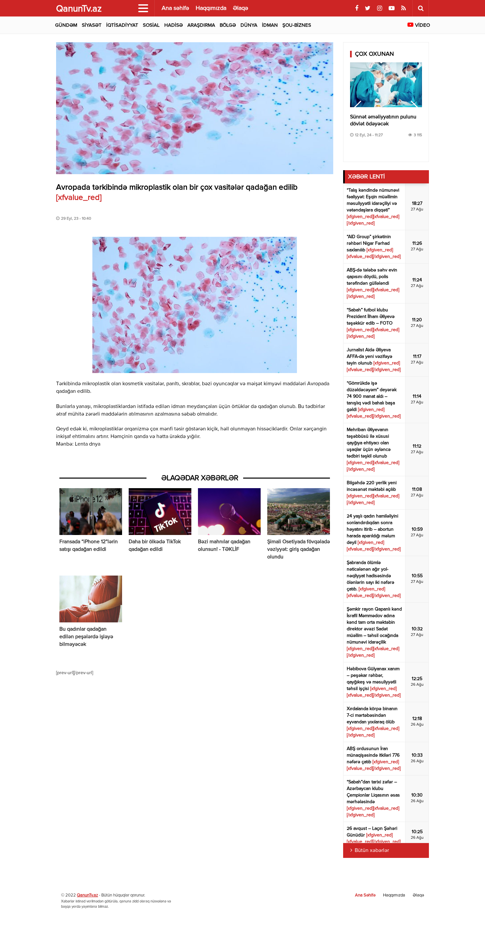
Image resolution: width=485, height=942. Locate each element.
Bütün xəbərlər (372, 850)
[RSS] (403, 8)
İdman (270, 25)
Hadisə (173, 25)
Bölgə (228, 25)
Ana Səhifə (365, 895)
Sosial (151, 25)
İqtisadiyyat (122, 25)
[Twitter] (368, 8)
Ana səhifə (175, 8)
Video (422, 25)
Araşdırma (201, 25)
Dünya (249, 25)
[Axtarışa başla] (420, 8)
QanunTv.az (87, 895)
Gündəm (66, 25)
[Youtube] (391, 8)
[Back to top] (466, 923)
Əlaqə (240, 8)
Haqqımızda (211, 8)
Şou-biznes (296, 25)
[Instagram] (379, 8)
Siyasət (92, 25)
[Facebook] (357, 8)
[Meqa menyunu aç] (143, 8)
